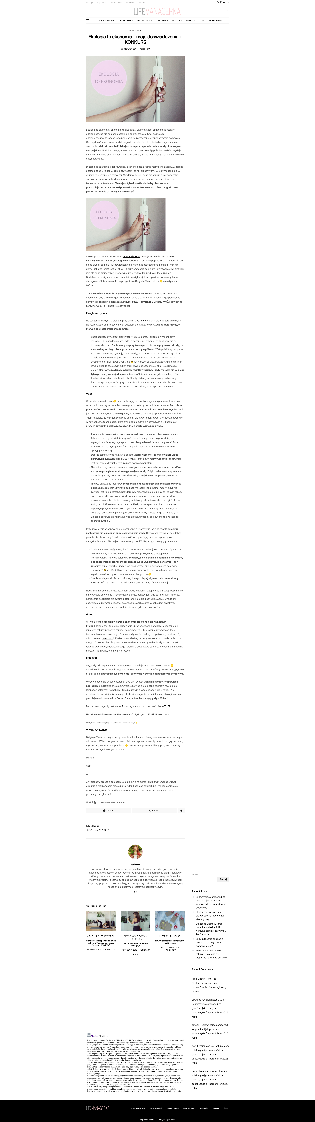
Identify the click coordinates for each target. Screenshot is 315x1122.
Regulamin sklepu (147, 1120)
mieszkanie (103, 830)
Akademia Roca (131, 256)
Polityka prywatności (167, 1120)
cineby (195, 1024)
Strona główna (106, 20)
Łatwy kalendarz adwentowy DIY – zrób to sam (169, 941)
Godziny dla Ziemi (145, 320)
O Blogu (89, 3)
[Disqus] (135, 995)
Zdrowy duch (143, 20)
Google (133, 723)
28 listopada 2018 (170, 947)
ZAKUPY (142, 3)
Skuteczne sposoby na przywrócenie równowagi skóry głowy (210, 916)
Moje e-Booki (116, 3)
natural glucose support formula (210, 1071)
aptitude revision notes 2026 (208, 999)
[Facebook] (218, 2)
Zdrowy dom (162, 20)
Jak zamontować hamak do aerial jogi (135, 944)
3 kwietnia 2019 (94, 949)
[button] (133, 954)
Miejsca (189, 20)
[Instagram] (221, 2)
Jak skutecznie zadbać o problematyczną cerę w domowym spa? (209, 942)
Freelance (177, 20)
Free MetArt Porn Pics (204, 978)
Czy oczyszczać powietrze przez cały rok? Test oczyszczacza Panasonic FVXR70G (101, 942)
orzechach (107, 638)
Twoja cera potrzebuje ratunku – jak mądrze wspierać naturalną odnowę (211, 954)
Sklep (202, 20)
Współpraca (102, 3)
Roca (125, 706)
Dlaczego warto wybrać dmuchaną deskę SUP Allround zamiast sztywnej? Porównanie (211, 929)
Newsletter (130, 3)
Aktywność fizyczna (135, 936)
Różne (176, 936)
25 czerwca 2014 (129, 49)
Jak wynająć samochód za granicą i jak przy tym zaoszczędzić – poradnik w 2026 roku (211, 902)
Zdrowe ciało (124, 20)
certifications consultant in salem (210, 1045)
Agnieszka (145, 49)
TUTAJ (167, 706)
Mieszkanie (135, 31)
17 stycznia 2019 (129, 950)
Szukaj (195, 874)
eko (90, 830)
